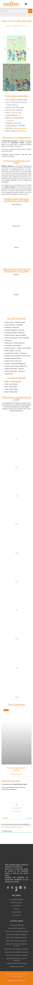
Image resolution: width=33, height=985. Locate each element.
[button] (26, 4)
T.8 (16, 639)
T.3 (16, 496)
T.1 (17, 439)
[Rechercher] (30, 11)
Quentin (16, 980)
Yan (25, 980)
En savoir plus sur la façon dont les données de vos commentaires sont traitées (16, 826)
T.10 (16, 697)
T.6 (16, 582)
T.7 (16, 610)
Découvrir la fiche (16, 774)
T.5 (16, 553)
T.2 (16, 468)
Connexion (29, 818)
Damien (21, 980)
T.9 (16, 668)
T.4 (16, 524)
